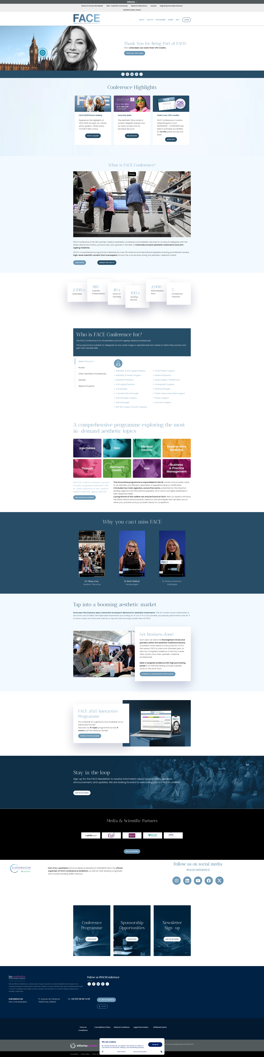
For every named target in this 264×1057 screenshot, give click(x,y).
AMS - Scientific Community (117, 6)
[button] (132, 2)
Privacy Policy (85, 1054)
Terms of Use (96, 1054)
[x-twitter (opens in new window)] (141, 74)
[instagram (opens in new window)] (123, 74)
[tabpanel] (151, 384)
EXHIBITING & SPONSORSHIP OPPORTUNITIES (157, 674)
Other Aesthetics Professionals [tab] (92, 373)
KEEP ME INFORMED (82, 793)
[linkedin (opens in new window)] (127, 74)
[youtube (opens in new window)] (132, 74)
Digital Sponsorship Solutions (171, 6)
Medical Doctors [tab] (86, 361)
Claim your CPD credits (134, 53)
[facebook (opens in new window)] (136, 74)
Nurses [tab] (81, 367)
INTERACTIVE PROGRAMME (89, 736)
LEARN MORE (91, 939)
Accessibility (74, 1054)
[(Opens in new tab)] (86, 19)
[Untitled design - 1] (84, 1045)
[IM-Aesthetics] (17, 977)
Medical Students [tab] (86, 386)
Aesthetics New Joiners (132, 10)
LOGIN (186, 20)
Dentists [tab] (82, 380)
